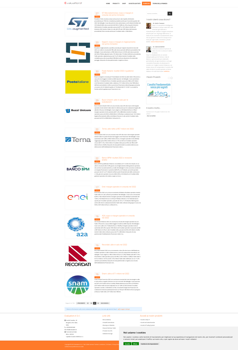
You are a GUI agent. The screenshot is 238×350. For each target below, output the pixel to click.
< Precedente (81, 303)
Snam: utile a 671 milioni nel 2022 (115, 274)
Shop (124, 3)
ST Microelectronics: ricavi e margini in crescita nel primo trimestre (117, 14)
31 (94, 303)
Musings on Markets (108, 325)
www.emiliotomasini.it (157, 42)
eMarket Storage (107, 333)
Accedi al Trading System (147, 325)
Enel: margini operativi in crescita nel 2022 (119, 187)
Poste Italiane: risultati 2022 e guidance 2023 (118, 72)
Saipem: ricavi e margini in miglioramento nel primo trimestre (118, 43)
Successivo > (105, 303)
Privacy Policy (116, 344)
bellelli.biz (166, 71)
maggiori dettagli (125, 309)
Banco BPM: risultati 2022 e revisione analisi (117, 159)
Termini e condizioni (99, 344)
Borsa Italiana (107, 319)
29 (87, 303)
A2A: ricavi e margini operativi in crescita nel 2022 (118, 217)
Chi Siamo (108, 344)
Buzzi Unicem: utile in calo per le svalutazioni (115, 101)
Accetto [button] (127, 344)
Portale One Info (107, 331)
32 (98, 303)
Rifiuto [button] (135, 344)
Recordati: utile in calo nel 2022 (114, 245)
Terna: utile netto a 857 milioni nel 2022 (118, 129)
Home (77, 3)
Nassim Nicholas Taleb (109, 328)
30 (91, 303)
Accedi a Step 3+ (145, 319)
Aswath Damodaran (108, 322)
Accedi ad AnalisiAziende (147, 322)
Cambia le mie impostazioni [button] (149, 344)
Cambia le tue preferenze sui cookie (74, 346)
